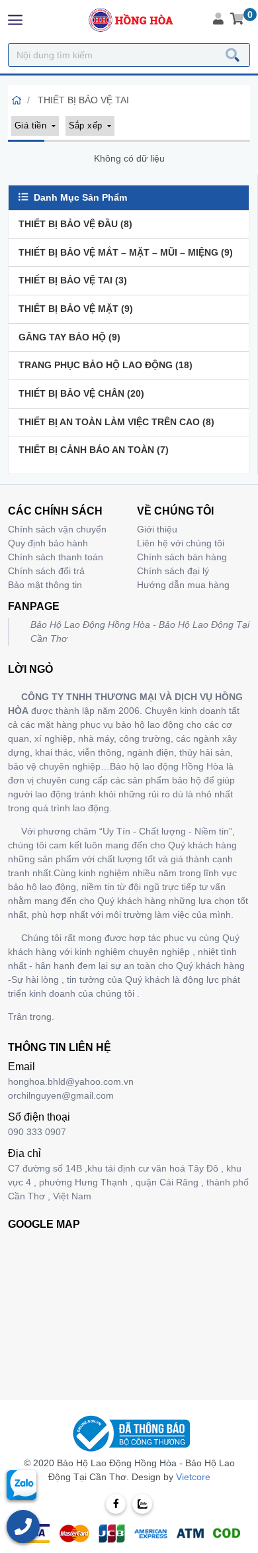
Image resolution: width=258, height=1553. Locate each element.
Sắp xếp (87, 125)
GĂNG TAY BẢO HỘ (69, 337)
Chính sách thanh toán (55, 557)
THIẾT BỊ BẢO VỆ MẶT (76, 308)
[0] (236, 20)
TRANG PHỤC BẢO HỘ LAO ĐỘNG (106, 365)
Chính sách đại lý (173, 571)
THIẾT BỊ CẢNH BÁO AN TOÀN (94, 449)
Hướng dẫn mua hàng (183, 584)
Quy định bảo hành (48, 543)
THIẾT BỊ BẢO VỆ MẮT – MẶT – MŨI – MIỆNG (126, 252)
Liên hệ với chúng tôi (180, 543)
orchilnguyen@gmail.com (61, 1095)
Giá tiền (32, 125)
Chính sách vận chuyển (57, 529)
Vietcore (193, 1477)
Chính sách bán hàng (182, 557)
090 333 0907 (37, 1132)
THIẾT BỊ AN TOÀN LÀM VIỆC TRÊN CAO (116, 422)
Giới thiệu (157, 529)
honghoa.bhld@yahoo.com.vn (71, 1081)
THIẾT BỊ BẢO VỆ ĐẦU (75, 224)
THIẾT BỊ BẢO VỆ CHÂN (81, 393)
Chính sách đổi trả (46, 571)
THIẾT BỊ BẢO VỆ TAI (73, 280)
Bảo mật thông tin (45, 584)
